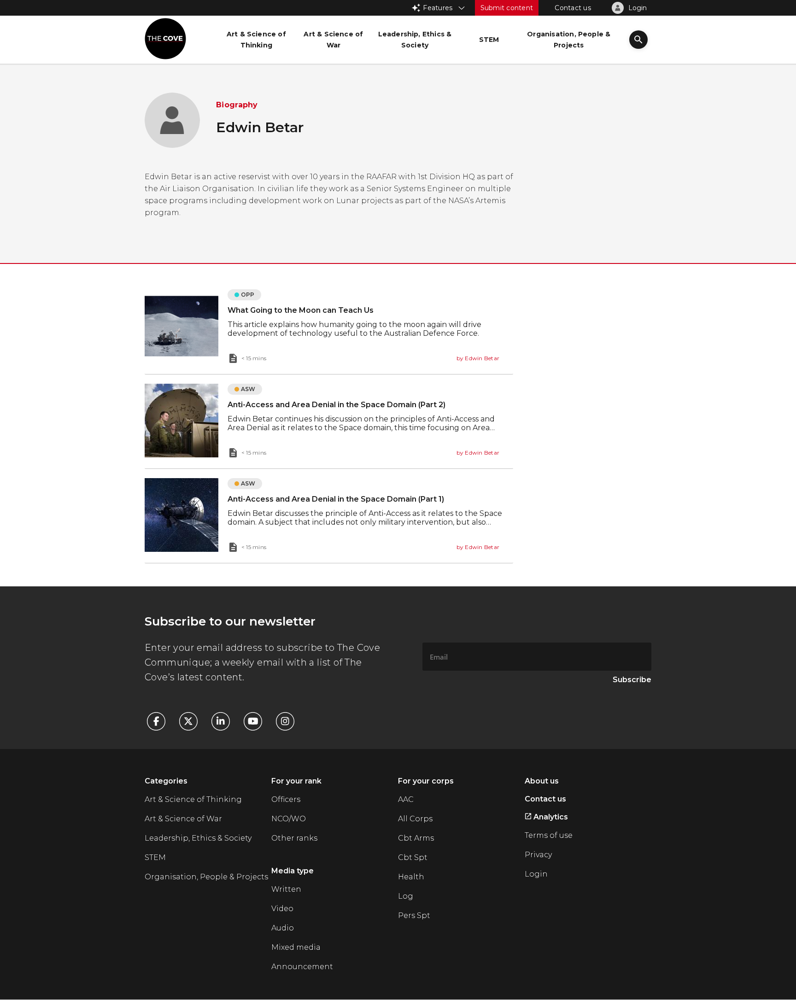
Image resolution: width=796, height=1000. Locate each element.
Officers (285, 799)
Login (536, 874)
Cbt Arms (416, 838)
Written (286, 889)
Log (405, 896)
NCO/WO (288, 818)
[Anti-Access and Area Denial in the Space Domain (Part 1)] (329, 516)
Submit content (506, 8)
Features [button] (437, 8)
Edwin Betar (482, 358)
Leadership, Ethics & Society (198, 838)
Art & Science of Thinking (193, 799)
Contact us (573, 8)
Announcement (302, 966)
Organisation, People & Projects (206, 876)
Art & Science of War (183, 818)
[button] (638, 40)
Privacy (538, 854)
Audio (282, 928)
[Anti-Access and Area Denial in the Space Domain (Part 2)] (329, 421)
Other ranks (294, 838)
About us (542, 781)
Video (282, 908)
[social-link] (161, 721)
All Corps (415, 818)
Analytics (550, 817)
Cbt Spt (412, 857)
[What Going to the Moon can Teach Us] (329, 327)
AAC (406, 799)
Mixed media (296, 947)
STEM (155, 857)
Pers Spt (414, 915)
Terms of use (549, 835)
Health (411, 876)
